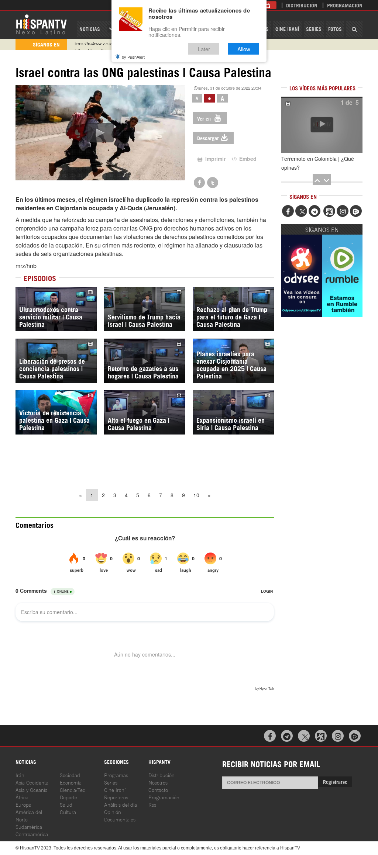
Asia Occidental (32, 782)
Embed (247, 158)
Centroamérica (32, 833)
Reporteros (116, 797)
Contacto (158, 789)
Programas (116, 774)
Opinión (112, 811)
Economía (71, 782)
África (22, 797)
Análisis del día (120, 804)
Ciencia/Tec (72, 789)
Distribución (301, 5)
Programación (344, 5)
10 (196, 495)
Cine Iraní (287, 28)
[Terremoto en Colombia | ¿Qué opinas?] (321, 125)
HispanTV (41, 24)
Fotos (335, 28)
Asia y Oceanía (32, 789)
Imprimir (215, 158)
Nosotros (158, 782)
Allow (243, 49)
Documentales (119, 819)
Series (314, 28)
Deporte (68, 797)
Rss (152, 804)
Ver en (204, 118)
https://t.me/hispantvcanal (104, 44)
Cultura (68, 811)
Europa (23, 804)
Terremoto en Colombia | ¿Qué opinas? (317, 163)
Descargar (208, 137)
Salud (66, 804)
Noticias (89, 28)
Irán (20, 774)
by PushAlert (133, 57)
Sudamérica (29, 826)
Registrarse (335, 781)
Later (204, 49)
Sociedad (70, 774)
